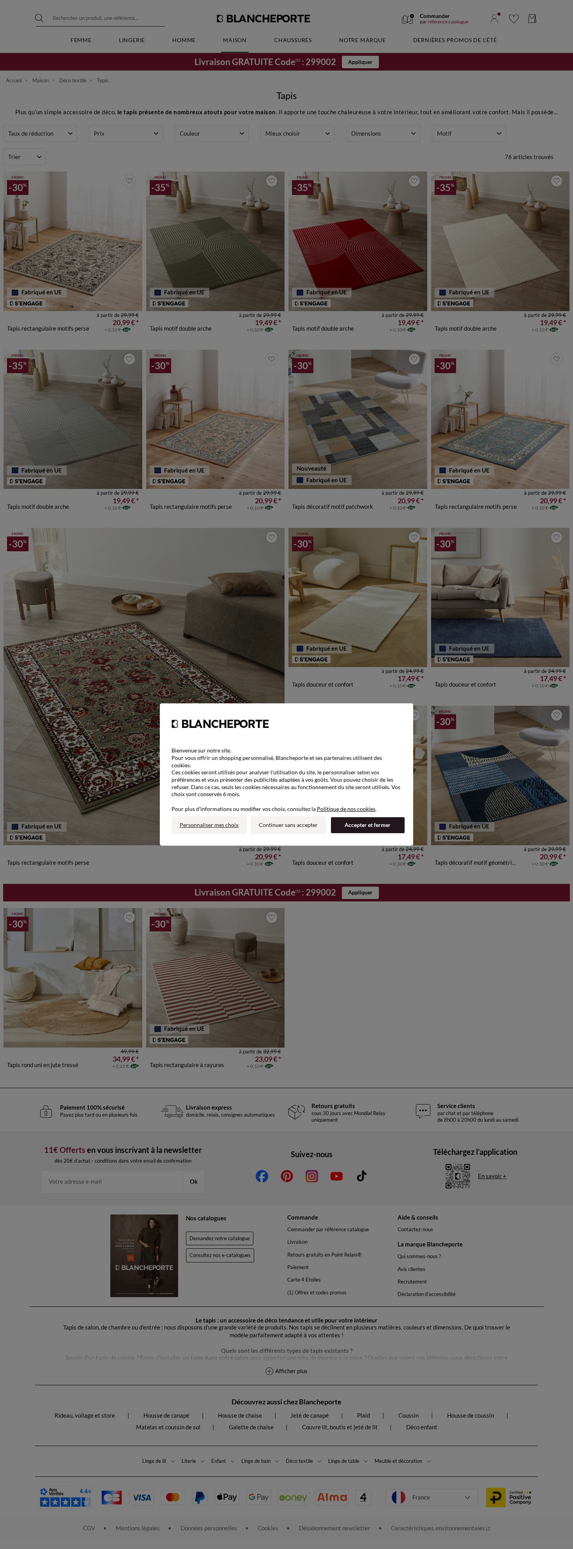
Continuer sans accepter (288, 824)
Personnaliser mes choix (209, 824)
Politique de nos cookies (346, 808)
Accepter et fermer (368, 824)
